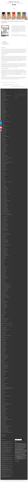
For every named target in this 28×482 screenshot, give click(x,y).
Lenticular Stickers (3, 303)
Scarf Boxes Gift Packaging (4, 357)
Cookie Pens (2, 177)
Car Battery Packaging (3, 142)
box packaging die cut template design (5, 121)
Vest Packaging (3, 407)
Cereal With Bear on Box (4, 155)
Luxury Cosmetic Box (3, 310)
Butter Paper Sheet (3, 130)
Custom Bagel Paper (3, 191)
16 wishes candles (3, 93)
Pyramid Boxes (3, 351)
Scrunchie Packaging (3, 358)
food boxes (20, 455)
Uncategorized (3, 406)
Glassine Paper (3, 264)
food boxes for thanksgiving (4, 248)
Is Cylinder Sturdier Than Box (4, 296)
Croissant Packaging (3, 185)
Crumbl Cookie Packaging (4, 187)
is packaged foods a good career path (5, 297)
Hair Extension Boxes (3, 271)
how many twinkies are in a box (4, 285)
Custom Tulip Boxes (3, 227)
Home (14, 8)
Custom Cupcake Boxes (4, 199)
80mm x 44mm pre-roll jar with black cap (6, 95)
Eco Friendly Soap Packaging (4, 242)
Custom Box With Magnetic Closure (5, 193)
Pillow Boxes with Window (4, 337)
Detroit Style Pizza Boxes (4, 230)
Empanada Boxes (3, 243)
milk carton (2, 316)
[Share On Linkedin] (1, 124)
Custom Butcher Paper (3, 194)
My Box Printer (4, 82)
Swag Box (2, 376)
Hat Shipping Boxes (3, 276)
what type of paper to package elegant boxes (6, 426)
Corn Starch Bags (3, 179)
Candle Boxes (2, 137)
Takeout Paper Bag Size (3, 378)
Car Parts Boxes (3, 143)
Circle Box (2, 171)
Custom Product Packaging (4, 216)
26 (20, 95)
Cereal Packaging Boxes (18, 445)
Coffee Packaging (3, 173)
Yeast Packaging (3, 436)
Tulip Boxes (2, 401)
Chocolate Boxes (3, 160)
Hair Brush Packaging (3, 270)
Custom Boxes (22, 448)
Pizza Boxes (2, 341)
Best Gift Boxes (17, 443)
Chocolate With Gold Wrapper (23, 445)
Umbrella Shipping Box (3, 405)
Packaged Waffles (3, 328)
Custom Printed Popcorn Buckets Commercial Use (7, 214)
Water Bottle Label (3, 412)
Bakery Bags (2, 101)
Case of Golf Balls (3, 148)
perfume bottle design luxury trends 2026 (6, 335)
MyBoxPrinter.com (14, 2)
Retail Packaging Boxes (17, 459)
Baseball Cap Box (3, 107)
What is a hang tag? (3, 421)
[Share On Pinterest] (1, 126)
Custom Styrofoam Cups (4, 221)
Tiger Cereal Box (3, 391)
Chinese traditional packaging (4, 159)
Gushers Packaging (3, 269)
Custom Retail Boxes (21, 454)
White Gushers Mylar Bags (4, 428)
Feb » (17, 98)
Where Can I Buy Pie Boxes (4, 427)
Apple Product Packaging (4, 100)
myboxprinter (19, 456)
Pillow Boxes (2, 336)
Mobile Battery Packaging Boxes (4, 318)
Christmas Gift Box (17, 446)
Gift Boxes (2, 263)
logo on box (2, 309)
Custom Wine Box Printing (4, 228)
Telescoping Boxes (3, 385)
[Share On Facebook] (1, 121)
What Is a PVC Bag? (3, 454)
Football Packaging (3, 251)
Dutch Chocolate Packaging (4, 241)
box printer (2, 122)
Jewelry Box (2, 298)
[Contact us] (1, 130)
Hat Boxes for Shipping (3, 275)
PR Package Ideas (3, 348)
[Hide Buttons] (0, 131)
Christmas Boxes (3, 165)
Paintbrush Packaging (3, 330)
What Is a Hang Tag (3, 420)
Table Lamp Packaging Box (4, 377)
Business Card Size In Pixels (4, 129)
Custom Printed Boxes (3, 212)
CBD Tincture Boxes (3, 149)
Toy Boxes (2, 398)
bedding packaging (3, 109)
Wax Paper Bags (3, 414)
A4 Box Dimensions (3, 96)
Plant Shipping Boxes (3, 342)
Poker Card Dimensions (4, 344)
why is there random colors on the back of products (7, 432)
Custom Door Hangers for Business (5, 200)
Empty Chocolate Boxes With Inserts (5, 244)
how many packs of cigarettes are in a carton (6, 284)
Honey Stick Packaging (3, 278)
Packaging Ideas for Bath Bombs (4, 329)
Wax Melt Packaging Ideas (4, 413)
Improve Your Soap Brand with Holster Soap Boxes (7, 461)
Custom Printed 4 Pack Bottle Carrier (5, 211)
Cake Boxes (2, 134)
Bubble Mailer (2, 127)
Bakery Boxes (2, 102)
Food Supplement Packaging (4, 250)
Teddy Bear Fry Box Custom (4, 383)
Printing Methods (3, 350)
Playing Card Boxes (3, 343)
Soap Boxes (2, 369)
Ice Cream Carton (3, 291)
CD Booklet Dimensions (4, 150)
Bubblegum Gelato (3, 128)
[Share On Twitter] (1, 123)
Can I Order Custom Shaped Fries (5, 136)
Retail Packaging (24, 458)
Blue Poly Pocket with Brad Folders (5, 115)
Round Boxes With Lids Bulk (4, 356)
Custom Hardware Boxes (4, 205)
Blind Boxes (2, 114)
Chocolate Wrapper (3, 164)
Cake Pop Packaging (3, 135)
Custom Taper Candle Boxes (4, 223)
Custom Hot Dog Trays (3, 207)
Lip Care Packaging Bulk (4, 305)
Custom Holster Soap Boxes (4, 206)
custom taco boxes (3, 222)
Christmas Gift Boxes (23, 446)
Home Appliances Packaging (4, 277)
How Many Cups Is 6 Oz (4, 283)
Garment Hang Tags (3, 262)
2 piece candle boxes (3, 94)
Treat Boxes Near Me (3, 399)
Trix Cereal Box (3, 400)
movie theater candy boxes (4, 319)
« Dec (15, 98)
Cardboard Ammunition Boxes (4, 144)
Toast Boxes (2, 393)
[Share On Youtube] (1, 129)
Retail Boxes (20, 458)
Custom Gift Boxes (21, 451)
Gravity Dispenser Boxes (4, 268)
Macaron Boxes (3, 311)
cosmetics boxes (17, 448)
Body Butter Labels (3, 116)
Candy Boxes (2, 141)
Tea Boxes (2, 382)
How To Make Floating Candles (4, 290)
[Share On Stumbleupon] (1, 127)
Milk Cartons (2, 317)
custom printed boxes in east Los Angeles (5, 213)
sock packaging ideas (3, 370)
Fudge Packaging (3, 256)
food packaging (23, 455)
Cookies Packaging (3, 178)
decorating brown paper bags (4, 229)
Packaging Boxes (20, 457)
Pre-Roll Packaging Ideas (4, 349)
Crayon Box (2, 184)
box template (2, 123)
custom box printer (19, 449)
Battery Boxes (2, 108)
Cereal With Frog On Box (4, 156)
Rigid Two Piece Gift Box (4, 355)
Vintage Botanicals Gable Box (4, 408)
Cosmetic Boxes (14, 82)
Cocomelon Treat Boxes (4, 172)
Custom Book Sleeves (3, 192)
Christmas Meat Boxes (3, 166)
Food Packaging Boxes (3, 249)
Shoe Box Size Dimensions (4, 362)
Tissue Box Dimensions (3, 392)
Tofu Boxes (2, 394)
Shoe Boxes (2, 363)
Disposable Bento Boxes (4, 236)
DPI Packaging (3, 237)
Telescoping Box (3, 384)
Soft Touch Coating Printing (4, 371)
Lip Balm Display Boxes (3, 304)
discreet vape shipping (3, 235)
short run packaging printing (4, 364)
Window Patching (3, 435)
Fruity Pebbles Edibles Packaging (5, 255)
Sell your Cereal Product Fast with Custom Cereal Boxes (18, 86)
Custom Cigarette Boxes (4, 198)
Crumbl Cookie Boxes (3, 186)
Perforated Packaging (3, 334)
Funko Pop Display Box (3, 257)
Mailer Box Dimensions (4, 312)
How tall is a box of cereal (4, 289)
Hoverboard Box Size (3, 282)
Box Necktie (2, 120)
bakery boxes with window (4, 103)
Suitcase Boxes (3, 375)
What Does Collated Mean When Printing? (6, 419)
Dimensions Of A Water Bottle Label (5, 234)
